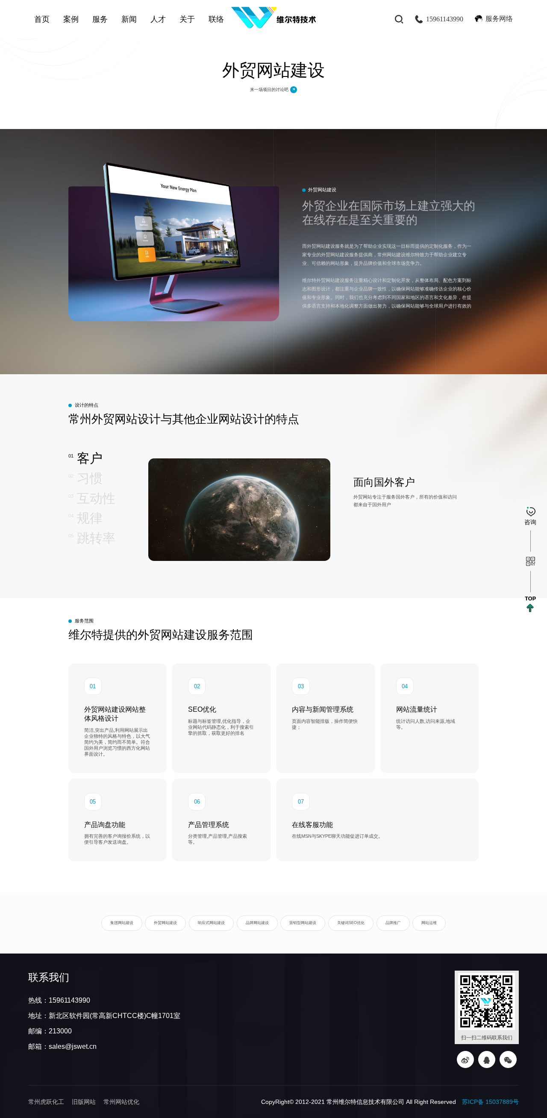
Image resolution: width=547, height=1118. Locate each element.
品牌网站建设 (257, 923)
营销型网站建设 (302, 923)
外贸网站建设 (165, 923)
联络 (216, 19)
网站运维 (429, 923)
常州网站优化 (121, 1101)
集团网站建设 (121, 923)
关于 (187, 19)
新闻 (129, 19)
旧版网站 (84, 1101)
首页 (42, 19)
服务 (100, 19)
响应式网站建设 (211, 923)
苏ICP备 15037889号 (490, 1101)
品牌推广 (393, 923)
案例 (71, 19)
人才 (158, 19)
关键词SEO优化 (351, 923)
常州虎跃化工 (46, 1101)
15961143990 (444, 19)
